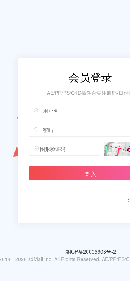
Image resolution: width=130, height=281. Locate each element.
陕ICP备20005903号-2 (90, 251)
